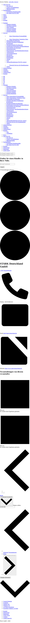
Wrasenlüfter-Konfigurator (13, 99)
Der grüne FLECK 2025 (12, 13)
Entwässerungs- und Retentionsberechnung (17, 109)
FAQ (4, 19)
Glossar (5, 17)
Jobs (7, 132)
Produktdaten (9, 116)
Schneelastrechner (11, 107)
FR (4, 79)
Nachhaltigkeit (7, 10)
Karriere (5, 73)
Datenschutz (6, 147)
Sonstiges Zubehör (11, 92)
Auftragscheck (7, 72)
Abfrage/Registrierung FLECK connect (16, 120)
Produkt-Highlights (11, 93)
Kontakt (5, 20)
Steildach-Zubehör (11, 86)
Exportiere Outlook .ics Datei (10, 608)
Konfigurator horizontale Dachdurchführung (17, 105)
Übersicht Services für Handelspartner (16, 122)
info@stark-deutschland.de (10, 333)
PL (4, 83)
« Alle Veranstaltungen (5, 270)
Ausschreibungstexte (11, 112)
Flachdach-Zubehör (11, 88)
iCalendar (5, 602)
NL (4, 80)
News (4, 14)
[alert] (15, 394)
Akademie (5, 71)
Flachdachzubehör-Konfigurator (14, 103)
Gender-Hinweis (7, 618)
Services (5, 33)
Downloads (9, 113)
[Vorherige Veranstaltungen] (16, 491)
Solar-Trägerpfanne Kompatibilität (15, 96)
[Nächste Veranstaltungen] (3, 493)
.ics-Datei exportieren (8, 607)
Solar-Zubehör (10, 89)
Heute (1, 495)
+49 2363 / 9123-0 (13, 2)
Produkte (5, 23)
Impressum (6, 149)
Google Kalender (7, 601)
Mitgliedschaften (10, 9)
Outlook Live (6, 605)
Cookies (5, 617)
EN (4, 78)
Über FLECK (6, 4)
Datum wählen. (17, 505)
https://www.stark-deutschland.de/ (13, 368)
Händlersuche (9, 115)
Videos (5, 16)
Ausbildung (9, 133)
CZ (4, 82)
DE (4, 76)
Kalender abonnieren (5, 577)
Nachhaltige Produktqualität (13, 11)
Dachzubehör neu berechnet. (13, 106)
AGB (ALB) (6, 150)
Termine (5, 69)
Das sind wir (9, 6)
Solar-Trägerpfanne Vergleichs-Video (15, 98)
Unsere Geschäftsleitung (12, 7)
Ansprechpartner (7, 68)
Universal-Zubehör (11, 90)
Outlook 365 (6, 604)
